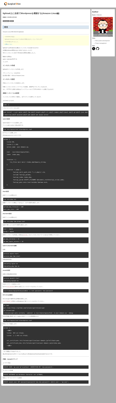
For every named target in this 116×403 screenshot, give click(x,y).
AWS (12, 21)
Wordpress (6, 21)
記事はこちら (8, 44)
